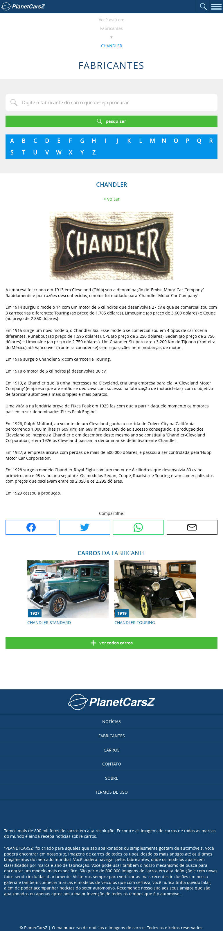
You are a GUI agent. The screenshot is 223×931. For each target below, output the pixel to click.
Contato (111, 764)
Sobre (111, 778)
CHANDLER (111, 45)
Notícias (111, 721)
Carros (112, 750)
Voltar (113, 199)
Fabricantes (111, 28)
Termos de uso (111, 792)
